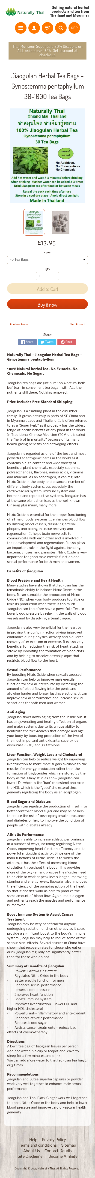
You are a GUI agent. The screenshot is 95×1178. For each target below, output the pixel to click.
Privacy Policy (54, 1140)
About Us (31, 1151)
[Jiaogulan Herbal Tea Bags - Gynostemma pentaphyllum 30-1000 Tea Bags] (34, 222)
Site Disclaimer (31, 1156)
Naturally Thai (46, 1168)
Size (47, 253)
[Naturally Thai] (26, 12)
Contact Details (58, 1151)
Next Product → (79, 324)
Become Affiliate (62, 1156)
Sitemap (68, 1145)
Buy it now (47, 304)
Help (33, 1140)
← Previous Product (18, 324)
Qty (47, 269)
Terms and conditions (38, 1145)
